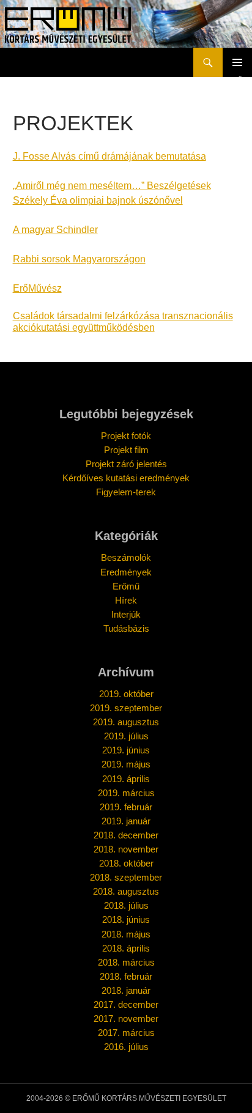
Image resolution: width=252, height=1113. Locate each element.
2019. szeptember (126, 708)
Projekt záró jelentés (126, 464)
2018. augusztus (126, 891)
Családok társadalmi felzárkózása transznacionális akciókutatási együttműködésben (123, 321)
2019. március (126, 793)
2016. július (126, 1046)
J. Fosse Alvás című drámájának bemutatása (109, 156)
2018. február (126, 976)
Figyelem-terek (126, 492)
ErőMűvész (37, 288)
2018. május (126, 934)
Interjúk (126, 614)
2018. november (126, 849)
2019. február (126, 807)
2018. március (126, 962)
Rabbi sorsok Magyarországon (79, 259)
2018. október (126, 863)
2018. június (126, 919)
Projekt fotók (126, 436)
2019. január (126, 821)
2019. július (126, 736)
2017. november (126, 1018)
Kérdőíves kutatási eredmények (126, 478)
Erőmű (126, 586)
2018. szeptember (126, 877)
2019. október (126, 694)
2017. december (126, 1004)
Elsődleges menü (237, 62)
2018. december (126, 835)
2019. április (126, 779)
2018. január (126, 990)
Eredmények (126, 572)
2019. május (126, 764)
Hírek (126, 600)
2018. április (126, 948)
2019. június (126, 750)
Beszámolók (126, 557)
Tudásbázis (126, 628)
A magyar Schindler (55, 229)
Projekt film (126, 450)
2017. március (126, 1032)
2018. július (126, 905)
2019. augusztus (126, 722)
